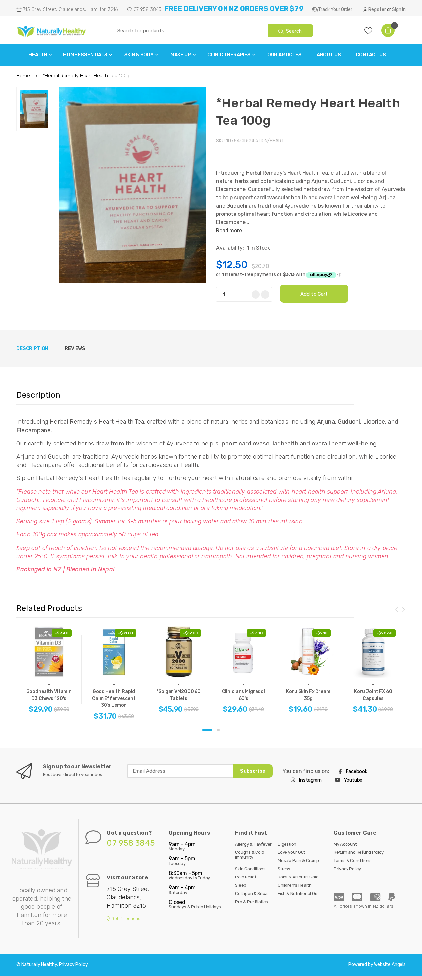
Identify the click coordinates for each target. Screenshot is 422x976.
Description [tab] (32, 348)
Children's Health (294, 885)
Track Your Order (335, 9)
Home (23, 76)
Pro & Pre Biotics (251, 901)
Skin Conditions (250, 868)
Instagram (310, 780)
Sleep (240, 885)
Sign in (399, 9)
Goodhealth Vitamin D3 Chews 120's (49, 695)
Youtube (353, 780)
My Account (345, 844)
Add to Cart (314, 294)
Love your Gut (291, 852)
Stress (284, 868)
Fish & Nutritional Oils (298, 893)
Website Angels (390, 964)
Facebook (355, 771)
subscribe (252, 771)
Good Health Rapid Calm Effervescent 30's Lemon (114, 698)
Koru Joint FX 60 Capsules (373, 695)
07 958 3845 (146, 9)
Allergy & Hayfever (253, 844)
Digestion (287, 844)
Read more (229, 230)
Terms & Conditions (353, 860)
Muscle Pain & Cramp (298, 860)
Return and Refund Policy (359, 852)
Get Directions (125, 918)
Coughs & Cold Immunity (249, 855)
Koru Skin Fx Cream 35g (308, 695)
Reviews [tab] (75, 348)
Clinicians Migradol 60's (243, 695)
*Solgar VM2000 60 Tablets (178, 695)
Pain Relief (245, 877)
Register (377, 9)
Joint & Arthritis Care (298, 877)
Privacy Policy (347, 868)
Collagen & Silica (251, 893)
